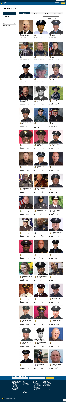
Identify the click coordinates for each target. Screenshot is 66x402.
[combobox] (10, 30)
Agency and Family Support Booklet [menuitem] (38, 391)
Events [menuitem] (34, 386)
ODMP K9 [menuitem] (24, 382)
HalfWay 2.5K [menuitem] (35, 389)
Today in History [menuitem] (15, 385)
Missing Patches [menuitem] (15, 389)
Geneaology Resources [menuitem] (36, 394)
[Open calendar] (13, 14)
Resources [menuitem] (34, 390)
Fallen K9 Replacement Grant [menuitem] (37, 385)
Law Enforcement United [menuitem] (46, 385)
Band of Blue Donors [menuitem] (46, 384)
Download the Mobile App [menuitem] (37, 395)
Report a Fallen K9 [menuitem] (25, 385)
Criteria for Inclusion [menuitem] (14, 390)
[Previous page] (60, 18)
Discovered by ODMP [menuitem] (15, 387)
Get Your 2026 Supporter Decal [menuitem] (47, 383)
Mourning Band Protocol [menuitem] (36, 392)
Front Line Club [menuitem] (45, 386)
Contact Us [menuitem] (24, 391)
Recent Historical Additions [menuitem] (16, 386)
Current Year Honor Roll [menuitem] (15, 383)
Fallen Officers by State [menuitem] (15, 384)
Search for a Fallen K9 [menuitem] (25, 383)
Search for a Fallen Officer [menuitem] (15, 382)
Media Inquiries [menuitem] (25, 392)
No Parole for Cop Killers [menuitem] (36, 383)
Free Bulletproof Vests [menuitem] (36, 393)
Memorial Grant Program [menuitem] (37, 384)
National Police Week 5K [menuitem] (36, 387)
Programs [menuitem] (34, 382)
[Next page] (61, 18)
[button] (9, 17)
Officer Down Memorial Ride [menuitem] (37, 388)
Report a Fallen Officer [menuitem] (15, 388)
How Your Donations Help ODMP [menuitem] (47, 382)
